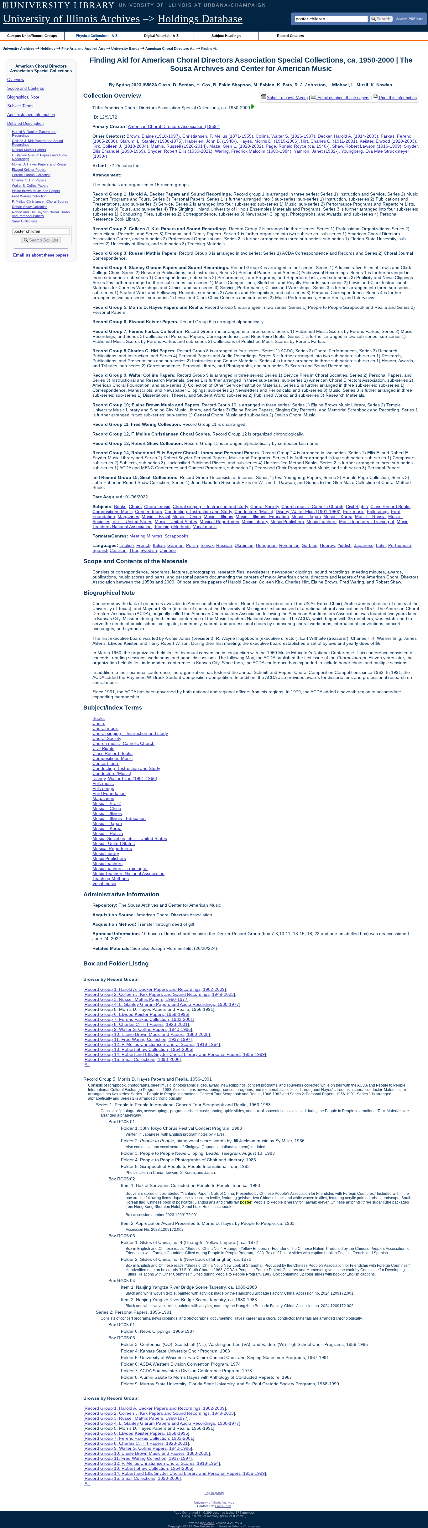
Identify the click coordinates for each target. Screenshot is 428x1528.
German (175, 545)
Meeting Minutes (145, 535)
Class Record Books (390, 506)
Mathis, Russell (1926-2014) (179, 146)
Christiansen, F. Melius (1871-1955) (217, 136)
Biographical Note (23, 97)
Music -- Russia (370, 516)
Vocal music (205, 526)
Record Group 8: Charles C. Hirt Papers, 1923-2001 (136, 1024)
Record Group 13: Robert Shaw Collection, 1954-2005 (138, 1049)
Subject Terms (20, 106)
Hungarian (266, 545)
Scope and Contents (25, 88)
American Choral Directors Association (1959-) (174, 126)
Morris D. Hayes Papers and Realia (39, 164)
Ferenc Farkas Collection (31, 175)
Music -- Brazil (156, 516)
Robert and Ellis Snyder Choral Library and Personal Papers (41, 214)
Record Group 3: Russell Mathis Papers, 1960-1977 (136, 999)
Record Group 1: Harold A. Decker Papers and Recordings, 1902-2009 (155, 989)
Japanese (363, 545)
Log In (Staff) (214, 1493)
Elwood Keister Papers (29, 169)
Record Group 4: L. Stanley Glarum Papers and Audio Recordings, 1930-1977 (162, 1004)
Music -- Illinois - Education (262, 516)
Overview (15, 79)
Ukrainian (244, 545)
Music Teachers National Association (128, 873)
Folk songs (378, 511)
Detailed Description (25, 123)
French (143, 545)
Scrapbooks (176, 535)
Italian (159, 545)
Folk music (353, 511)
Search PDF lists (409, 18)
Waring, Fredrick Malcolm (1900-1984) (253, 151)
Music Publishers (287, 521)
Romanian (289, 545)
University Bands (125, 48)
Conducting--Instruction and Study (198, 511)
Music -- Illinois (218, 516)
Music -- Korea (337, 516)
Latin (381, 545)
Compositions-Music (112, 511)
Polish (192, 545)
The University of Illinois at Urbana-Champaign (226, 1526)
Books (120, 506)
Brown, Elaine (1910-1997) (153, 136)
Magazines (128, 516)
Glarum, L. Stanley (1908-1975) (151, 141)
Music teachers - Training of (366, 521)
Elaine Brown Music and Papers (36, 191)
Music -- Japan (306, 516)
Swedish (148, 550)
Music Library (255, 521)
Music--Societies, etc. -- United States (129, 838)
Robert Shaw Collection (29, 207)
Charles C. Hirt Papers (29, 180)
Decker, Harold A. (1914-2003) (348, 136)
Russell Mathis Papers (29, 150)
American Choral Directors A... (170, 48)
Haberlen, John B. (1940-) (211, 141)
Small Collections (25, 221)
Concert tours (148, 511)
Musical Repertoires (219, 521)
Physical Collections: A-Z (96, 36)
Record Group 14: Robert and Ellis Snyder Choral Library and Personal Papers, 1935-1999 (175, 1054)
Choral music (157, 506)
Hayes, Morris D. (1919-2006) (269, 141)
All (87, 1064)
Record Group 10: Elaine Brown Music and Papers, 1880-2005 (147, 1034)
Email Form (223, 1506)
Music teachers (321, 521)
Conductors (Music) (253, 511)
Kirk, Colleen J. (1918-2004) (120, 146)
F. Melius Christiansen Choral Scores (40, 201)
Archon (209, 1523)
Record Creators (290, 36)
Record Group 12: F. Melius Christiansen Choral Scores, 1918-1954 (152, 1044)
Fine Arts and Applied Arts (83, 48)
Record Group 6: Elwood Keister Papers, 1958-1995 (136, 1014)
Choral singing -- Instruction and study (210, 506)
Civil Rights (357, 506)
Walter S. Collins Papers (30, 185)
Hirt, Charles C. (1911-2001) (329, 141)
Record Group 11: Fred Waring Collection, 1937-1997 (138, 1039)
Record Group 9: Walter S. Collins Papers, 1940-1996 (138, 1029)
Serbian (309, 545)
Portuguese (399, 545)
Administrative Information (31, 114)
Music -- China (186, 516)
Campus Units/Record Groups (32, 36)
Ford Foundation (109, 793)
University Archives (18, 48)
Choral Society (264, 506)
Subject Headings (226, 36)
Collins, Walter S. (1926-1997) (285, 136)
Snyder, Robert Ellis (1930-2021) (180, 151)
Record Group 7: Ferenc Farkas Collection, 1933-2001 (139, 1019)
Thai (133, 550)
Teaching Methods (172, 526)
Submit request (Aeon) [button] (287, 97)
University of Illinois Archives (71, 19)
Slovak (207, 545)
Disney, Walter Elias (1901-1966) (308, 511)
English (126, 545)
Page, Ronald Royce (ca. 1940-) (298, 146)
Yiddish (344, 545)
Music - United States (176, 521)
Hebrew (327, 545)
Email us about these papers (41, 255)
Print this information (397, 97)
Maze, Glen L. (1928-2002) (236, 146)
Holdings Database (200, 19)
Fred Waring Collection (29, 196)
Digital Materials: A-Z (161, 36)
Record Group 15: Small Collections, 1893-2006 (132, 1059)
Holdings (47, 48)
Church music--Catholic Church (312, 506)
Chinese (167, 550)
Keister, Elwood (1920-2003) (388, 141)
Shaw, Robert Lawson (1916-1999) (366, 146)
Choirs (135, 506)
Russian (224, 545)
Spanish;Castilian (109, 550)
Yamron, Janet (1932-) (316, 151)
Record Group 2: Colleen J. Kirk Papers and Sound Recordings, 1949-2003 (159, 994)
